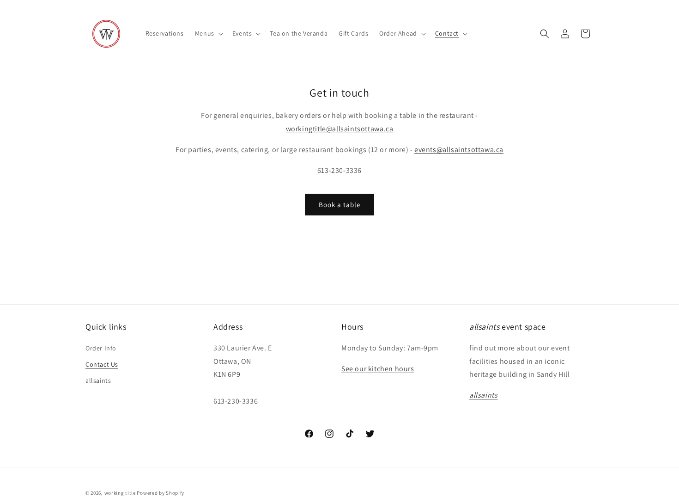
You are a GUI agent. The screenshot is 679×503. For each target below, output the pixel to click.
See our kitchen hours (377, 369)
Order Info (100, 348)
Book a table (339, 204)
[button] (208, 33)
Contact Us (101, 364)
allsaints (98, 380)
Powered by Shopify (160, 493)
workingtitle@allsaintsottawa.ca (340, 129)
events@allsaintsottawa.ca (458, 149)
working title (120, 493)
